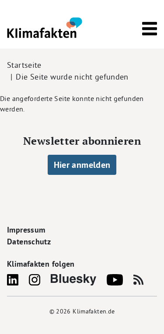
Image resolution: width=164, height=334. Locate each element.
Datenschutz (29, 242)
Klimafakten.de (94, 311)
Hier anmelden (82, 164)
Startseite (24, 65)
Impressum (26, 230)
